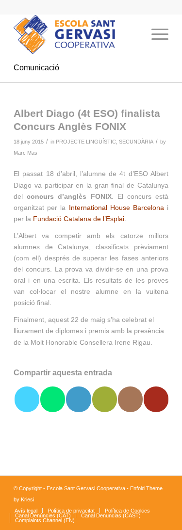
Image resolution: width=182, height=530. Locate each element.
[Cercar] (132, 34)
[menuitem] (132, 34)
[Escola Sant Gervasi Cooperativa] (75, 34)
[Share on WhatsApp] (52, 399)
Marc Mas (25, 153)
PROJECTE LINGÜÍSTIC (86, 142)
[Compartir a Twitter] (27, 399)
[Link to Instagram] (130, 399)
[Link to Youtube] (156, 399)
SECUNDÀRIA (136, 142)
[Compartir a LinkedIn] (78, 399)
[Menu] (155, 34)
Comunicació (36, 68)
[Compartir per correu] (104, 399)
